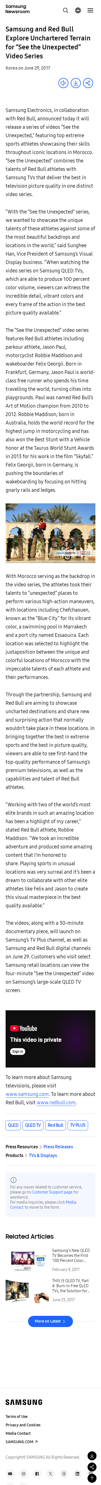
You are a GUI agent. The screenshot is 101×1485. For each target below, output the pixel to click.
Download (76, 83)
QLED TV (33, 1125)
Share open (88, 83)
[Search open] (66, 10)
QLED (13, 1125)
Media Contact (18, 1433)
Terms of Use (16, 1416)
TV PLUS (78, 1125)
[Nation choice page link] (78, 10)
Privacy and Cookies (23, 1425)
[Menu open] (90, 10)
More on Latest (48, 1321)
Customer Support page (52, 1192)
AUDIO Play (63, 83)
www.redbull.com (56, 1103)
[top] (92, 1478)
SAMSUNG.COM (19, 1442)
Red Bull (55, 1125)
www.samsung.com (27, 1094)
